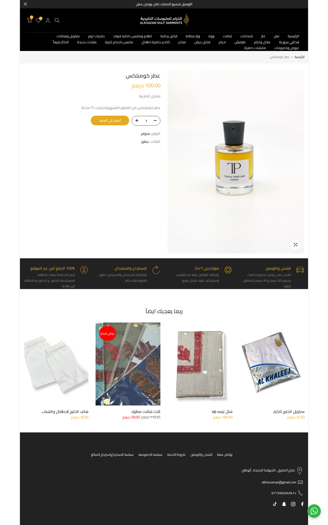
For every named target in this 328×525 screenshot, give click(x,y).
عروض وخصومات (286, 48)
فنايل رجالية (168, 36)
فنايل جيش (202, 42)
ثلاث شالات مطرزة (146, 411)
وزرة (211, 36)
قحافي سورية (289, 42)
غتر (263, 36)
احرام (222, 42)
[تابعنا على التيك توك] (275, 504)
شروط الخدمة (176, 454)
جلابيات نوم (96, 36)
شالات (227, 36)
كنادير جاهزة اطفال (155, 42)
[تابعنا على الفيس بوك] (302, 504)
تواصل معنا (224, 454)
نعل (276, 36)
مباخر (182, 42)
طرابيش (240, 42)
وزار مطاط (193, 36)
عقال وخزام (262, 42)
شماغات (246, 36)
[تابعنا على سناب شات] (284, 504)
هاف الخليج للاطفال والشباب (65, 411)
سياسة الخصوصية (150, 454)
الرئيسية (293, 36)
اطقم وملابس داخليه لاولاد (132, 36)
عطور (145, 141)
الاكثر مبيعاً (61, 42)
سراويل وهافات (68, 36)
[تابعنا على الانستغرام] (293, 504)
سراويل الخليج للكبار (288, 411)
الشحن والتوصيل (201, 454)
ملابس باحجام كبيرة (119, 42)
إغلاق (302, 4)
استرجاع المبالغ (101, 454)
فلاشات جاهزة (255, 48)
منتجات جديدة (87, 42)
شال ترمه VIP (222, 411)
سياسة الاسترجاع (122, 454)
